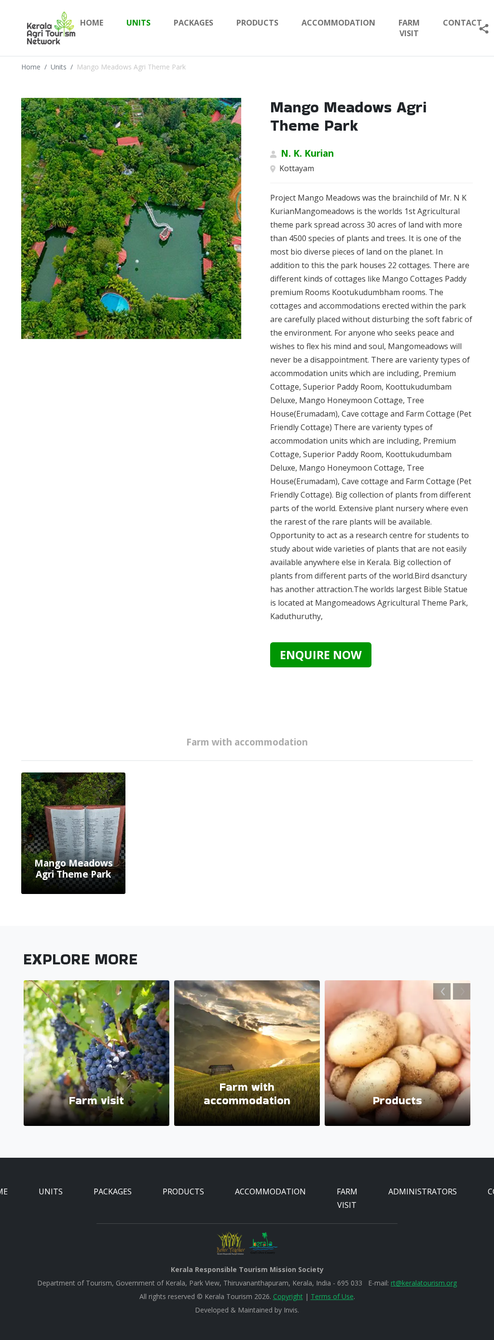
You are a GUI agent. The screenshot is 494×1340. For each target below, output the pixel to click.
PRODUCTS (257, 22)
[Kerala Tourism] (263, 1243)
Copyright (288, 1296)
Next (461, 991)
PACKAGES (193, 22)
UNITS (138, 22)
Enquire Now (321, 655)
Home (91, 22)
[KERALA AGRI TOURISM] (44, 28)
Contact (462, 22)
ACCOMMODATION (338, 22)
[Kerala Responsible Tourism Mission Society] (230, 1243)
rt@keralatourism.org (424, 1282)
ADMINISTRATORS (422, 1191)
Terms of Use (332, 1296)
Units (59, 66)
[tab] (247, 744)
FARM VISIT (409, 28)
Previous (442, 991)
